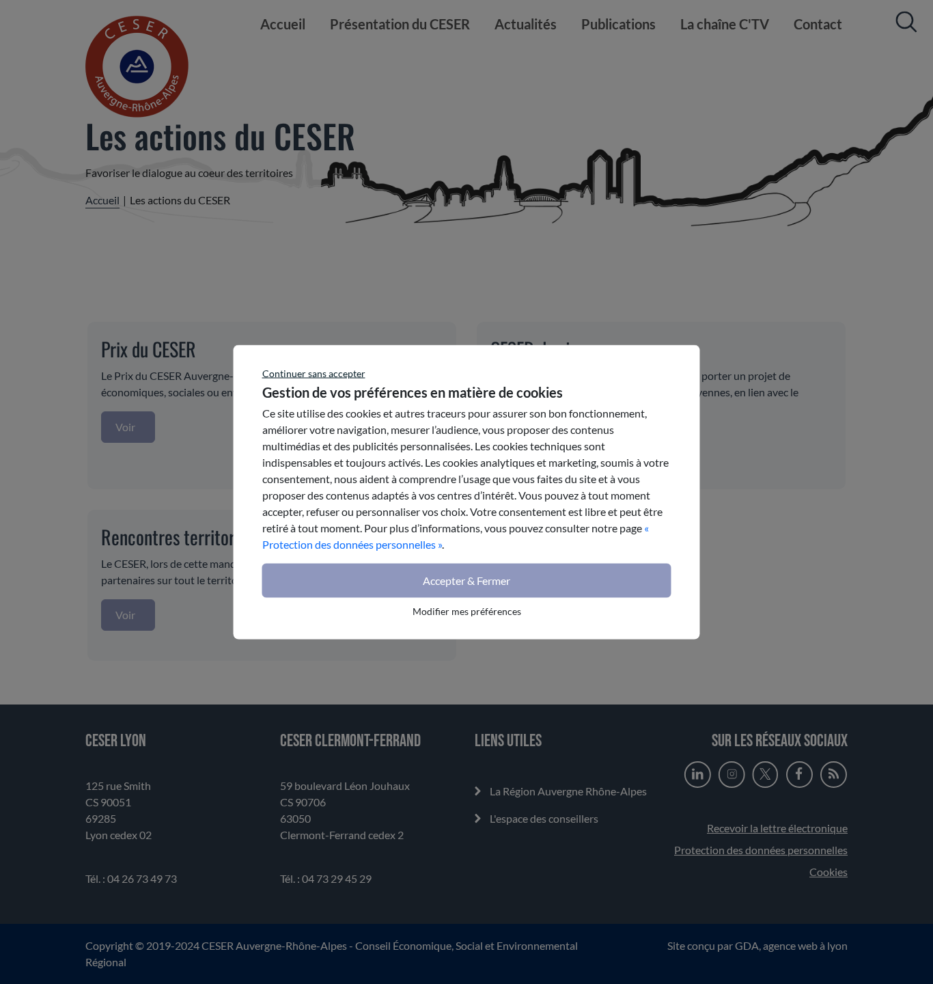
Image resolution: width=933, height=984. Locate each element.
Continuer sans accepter (313, 373)
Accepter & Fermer (466, 580)
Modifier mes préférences (467, 611)
